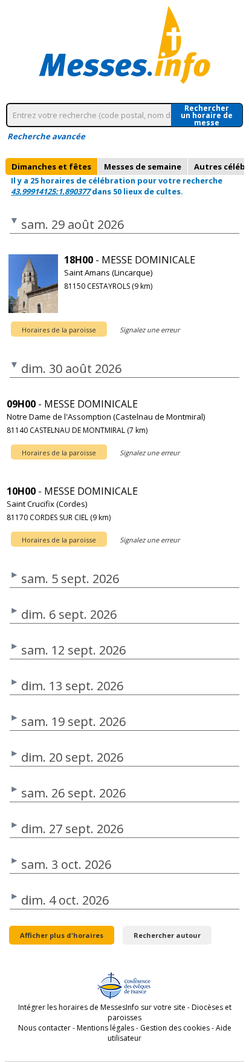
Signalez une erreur (149, 329)
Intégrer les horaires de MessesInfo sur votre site (102, 1007)
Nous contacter (44, 1028)
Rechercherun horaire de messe (207, 115)
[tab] (51, 166)
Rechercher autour (167, 935)
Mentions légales (105, 1028)
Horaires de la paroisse (59, 329)
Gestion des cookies (175, 1028)
